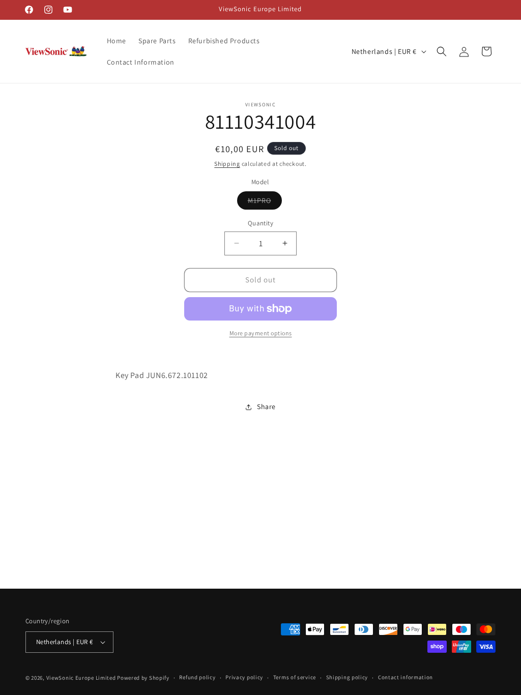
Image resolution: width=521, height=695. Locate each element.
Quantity (260, 223)
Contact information (405, 677)
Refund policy (197, 677)
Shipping (227, 163)
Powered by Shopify (143, 677)
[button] (441, 51)
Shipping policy (347, 677)
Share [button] (266, 406)
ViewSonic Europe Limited (81, 677)
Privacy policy (244, 677)
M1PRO (265, 202)
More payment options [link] (260, 333)
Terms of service (294, 677)
